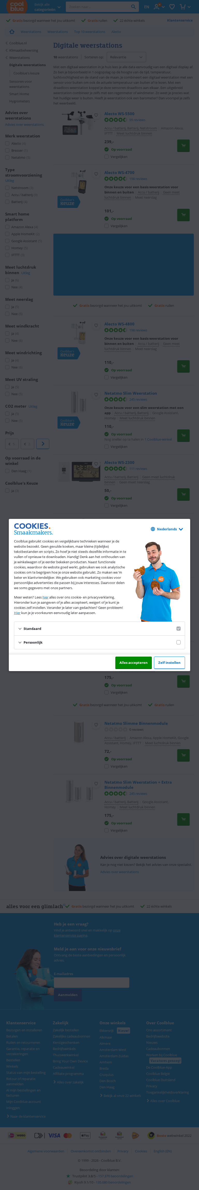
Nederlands (167, 529)
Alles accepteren (133, 662)
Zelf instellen (169, 662)
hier (45, 597)
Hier (17, 612)
